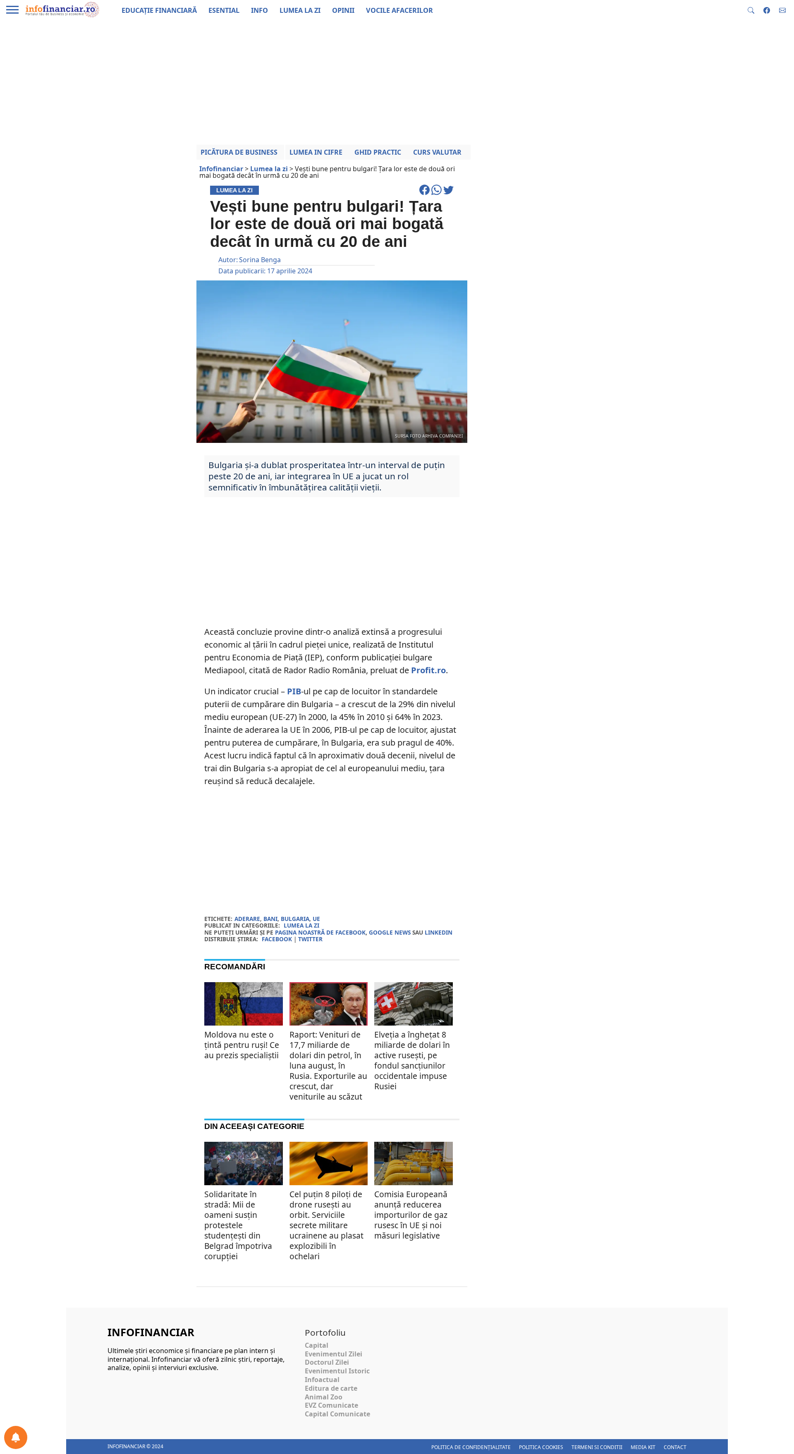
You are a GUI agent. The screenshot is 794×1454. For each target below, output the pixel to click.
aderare (247, 919)
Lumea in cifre (315, 152)
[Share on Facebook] (425, 193)
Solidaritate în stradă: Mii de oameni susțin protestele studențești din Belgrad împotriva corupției (238, 1225)
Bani (270, 919)
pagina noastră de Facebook (320, 932)
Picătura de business (239, 152)
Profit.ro (428, 670)
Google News (390, 932)
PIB (294, 691)
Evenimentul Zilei (333, 1353)
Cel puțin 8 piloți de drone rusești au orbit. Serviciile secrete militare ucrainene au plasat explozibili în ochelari (326, 1225)
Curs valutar (437, 152)
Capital (316, 1345)
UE (316, 919)
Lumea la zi (301, 925)
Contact (675, 1447)
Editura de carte (331, 1388)
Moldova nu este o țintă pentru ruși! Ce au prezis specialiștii (241, 1045)
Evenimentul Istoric (337, 1370)
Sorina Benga (260, 259)
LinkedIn (438, 932)
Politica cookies (541, 1447)
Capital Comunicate (337, 1413)
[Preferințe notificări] (15, 1437)
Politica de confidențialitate (471, 1447)
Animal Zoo (323, 1396)
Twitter (310, 939)
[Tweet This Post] (448, 193)
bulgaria (295, 919)
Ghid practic (377, 152)
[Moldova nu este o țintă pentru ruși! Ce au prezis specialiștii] (243, 1005)
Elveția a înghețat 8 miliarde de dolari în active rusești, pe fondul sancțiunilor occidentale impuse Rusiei (412, 1060)
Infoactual (322, 1379)
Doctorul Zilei (327, 1362)
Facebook (277, 939)
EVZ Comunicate (331, 1405)
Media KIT (643, 1447)
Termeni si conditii (597, 1447)
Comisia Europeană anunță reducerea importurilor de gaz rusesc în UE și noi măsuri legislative (410, 1215)
